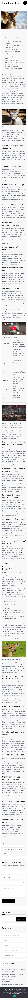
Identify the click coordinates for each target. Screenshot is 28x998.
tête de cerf (7, 853)
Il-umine (20, 554)
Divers (6, 945)
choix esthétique (19, 846)
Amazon (4, 277)
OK (14, 995)
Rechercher (6, 912)
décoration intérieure (9, 849)
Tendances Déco (6, 31)
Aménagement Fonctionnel (11, 935)
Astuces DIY (7, 940)
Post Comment (9, 901)
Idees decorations (11, 2)
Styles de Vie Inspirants (10, 950)
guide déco (19, 849)
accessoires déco (8, 846)
